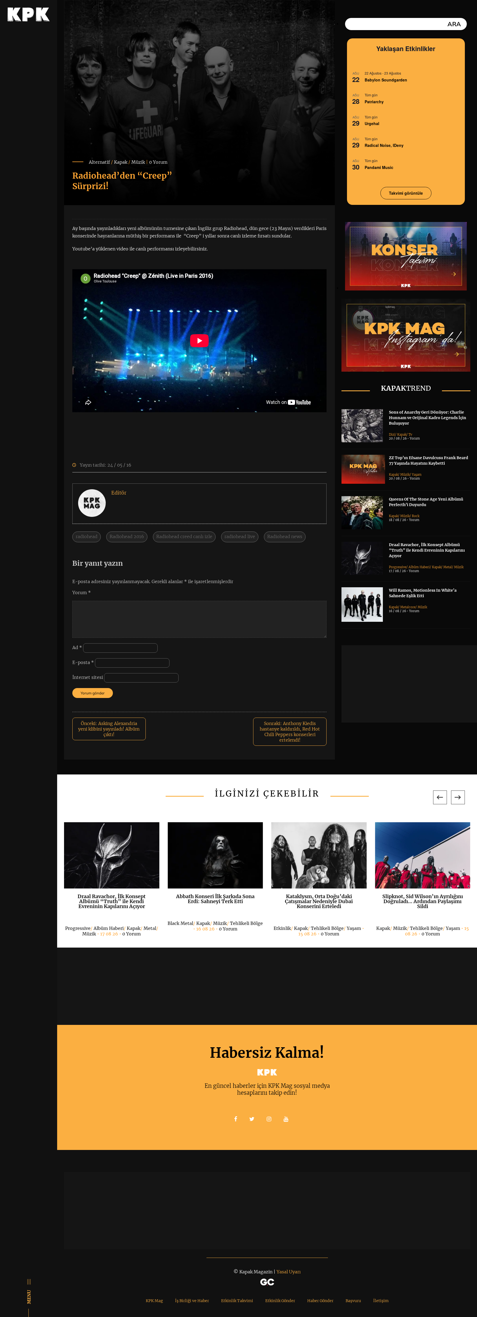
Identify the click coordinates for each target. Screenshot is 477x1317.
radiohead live (239, 536)
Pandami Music (379, 167)
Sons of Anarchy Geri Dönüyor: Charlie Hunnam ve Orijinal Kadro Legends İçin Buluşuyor (427, 418)
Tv (410, 435)
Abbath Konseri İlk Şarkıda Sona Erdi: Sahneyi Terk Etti (215, 899)
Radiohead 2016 (127, 536)
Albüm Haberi (419, 567)
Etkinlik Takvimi (237, 1300)
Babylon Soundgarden (386, 80)
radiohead (86, 536)
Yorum (81, 592)
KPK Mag (154, 1300)
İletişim (381, 1300)
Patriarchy (374, 101)
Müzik (138, 162)
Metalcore (407, 607)
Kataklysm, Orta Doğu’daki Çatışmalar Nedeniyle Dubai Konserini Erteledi (319, 901)
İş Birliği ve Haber (192, 1300)
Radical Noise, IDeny (384, 145)
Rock (415, 516)
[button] (440, 797)
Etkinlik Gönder (280, 1300)
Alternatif (99, 162)
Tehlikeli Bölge (246, 923)
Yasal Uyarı (289, 1271)
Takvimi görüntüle (406, 193)
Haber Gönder (320, 1300)
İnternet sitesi (87, 677)
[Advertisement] (409, 684)
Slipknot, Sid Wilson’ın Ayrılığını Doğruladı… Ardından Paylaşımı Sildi (422, 901)
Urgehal (372, 123)
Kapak (120, 162)
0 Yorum (158, 162)
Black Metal (180, 923)
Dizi (392, 435)
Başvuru (353, 1300)
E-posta (83, 662)
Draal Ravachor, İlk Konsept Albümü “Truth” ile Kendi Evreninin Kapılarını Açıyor (427, 550)
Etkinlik (282, 928)
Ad (77, 647)
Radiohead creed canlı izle (184, 536)
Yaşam (417, 475)
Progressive (397, 567)
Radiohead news (284, 536)
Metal (447, 567)
